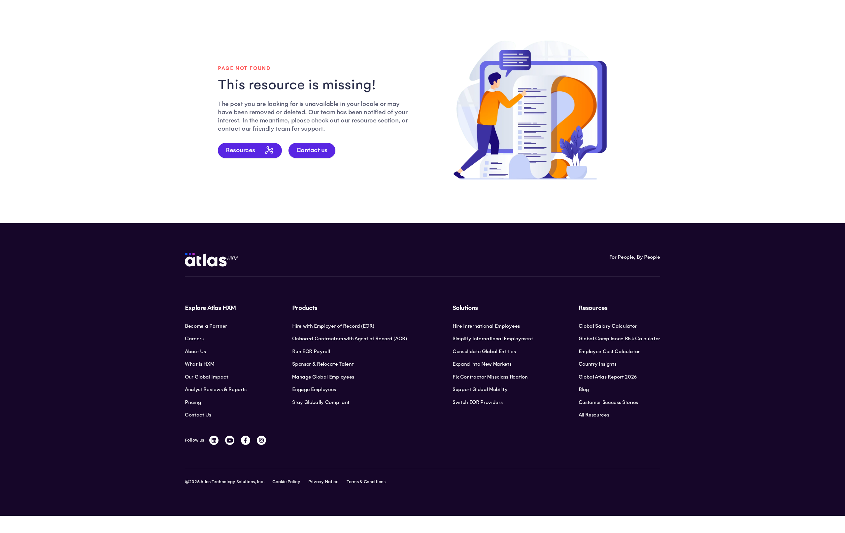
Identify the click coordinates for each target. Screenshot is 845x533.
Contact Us (198, 415)
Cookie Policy (286, 481)
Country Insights (598, 364)
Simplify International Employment (493, 339)
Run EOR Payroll (311, 351)
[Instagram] (261, 440)
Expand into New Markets (482, 364)
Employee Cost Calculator (609, 351)
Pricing (193, 402)
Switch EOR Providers (478, 402)
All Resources (594, 415)
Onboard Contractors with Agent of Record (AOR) (349, 339)
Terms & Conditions (366, 481)
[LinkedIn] (214, 440)
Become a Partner (206, 326)
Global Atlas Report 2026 (608, 377)
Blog (584, 389)
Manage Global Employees (323, 377)
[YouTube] (229, 440)
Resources (240, 150)
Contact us (311, 150)
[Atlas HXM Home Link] (211, 260)
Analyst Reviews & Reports (216, 389)
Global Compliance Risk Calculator (619, 339)
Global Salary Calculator (608, 326)
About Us (195, 351)
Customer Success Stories (608, 402)
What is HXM (199, 364)
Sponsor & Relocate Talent (323, 364)
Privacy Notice (323, 481)
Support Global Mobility (480, 389)
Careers (194, 339)
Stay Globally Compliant (321, 402)
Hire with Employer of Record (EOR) (333, 326)
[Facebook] (245, 440)
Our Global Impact (206, 377)
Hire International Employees (486, 326)
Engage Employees (314, 389)
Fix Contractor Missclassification (490, 377)
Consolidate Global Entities (484, 351)
